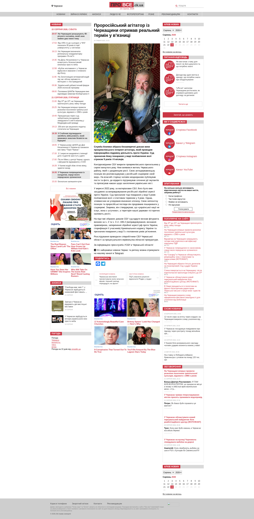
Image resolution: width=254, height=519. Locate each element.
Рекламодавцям (171, 14)
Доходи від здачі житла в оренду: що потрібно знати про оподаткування (188, 77)
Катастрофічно (175, 196)
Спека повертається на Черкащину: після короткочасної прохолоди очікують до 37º (183, 271)
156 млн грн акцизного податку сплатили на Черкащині (72, 127)
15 (180, 42)
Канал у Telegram (185, 143)
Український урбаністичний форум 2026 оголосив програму (73, 86)
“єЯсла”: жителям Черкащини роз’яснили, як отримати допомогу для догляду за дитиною (188, 91)
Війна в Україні (79, 14)
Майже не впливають (178, 202)
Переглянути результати (183, 212)
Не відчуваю (174, 205)
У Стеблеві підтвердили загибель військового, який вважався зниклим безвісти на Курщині (72, 137)
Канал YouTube (184, 169)
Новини (60, 14)
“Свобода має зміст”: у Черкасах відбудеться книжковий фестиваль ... (76, 289)
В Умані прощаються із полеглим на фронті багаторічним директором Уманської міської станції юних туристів (182, 288)
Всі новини (71, 188)
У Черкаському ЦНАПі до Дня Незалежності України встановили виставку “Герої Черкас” (73, 147)
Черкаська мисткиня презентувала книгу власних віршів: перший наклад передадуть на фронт (111, 280)
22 (168, 45)
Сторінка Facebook (186, 130)
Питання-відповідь (175, 57)
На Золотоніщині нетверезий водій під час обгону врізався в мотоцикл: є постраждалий (73, 79)
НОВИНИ (56, 24)
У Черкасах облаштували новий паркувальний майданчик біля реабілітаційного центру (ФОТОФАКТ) (181, 279)
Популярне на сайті (176, 219)
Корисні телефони (58, 503)
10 (199, 39)
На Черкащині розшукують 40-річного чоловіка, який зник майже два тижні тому (72, 36)
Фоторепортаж (135, 14)
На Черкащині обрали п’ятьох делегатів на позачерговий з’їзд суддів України (182, 264)
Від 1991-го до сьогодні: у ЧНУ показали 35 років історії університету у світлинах (71, 45)
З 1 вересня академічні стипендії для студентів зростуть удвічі (72, 154)
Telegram (119, 253)
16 (184, 42)
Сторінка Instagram (186, 156)
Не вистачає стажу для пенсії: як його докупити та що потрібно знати (188, 63)
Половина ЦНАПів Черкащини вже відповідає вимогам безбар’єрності (73, 92)
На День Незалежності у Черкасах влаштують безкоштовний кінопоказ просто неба (73, 62)
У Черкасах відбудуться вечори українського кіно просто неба (76, 318)
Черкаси (57, 6)
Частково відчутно (177, 199)
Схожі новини (172, 309)
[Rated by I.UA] (173, 506)
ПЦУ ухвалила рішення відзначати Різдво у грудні (140, 278)
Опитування (171, 184)
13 (172, 42)
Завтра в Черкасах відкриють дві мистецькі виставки (76, 304)
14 (176, 42)
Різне (151, 14)
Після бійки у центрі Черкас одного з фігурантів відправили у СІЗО (74, 160)
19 (195, 42)
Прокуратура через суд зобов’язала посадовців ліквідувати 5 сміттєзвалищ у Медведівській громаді (71, 119)
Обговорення (172, 367)
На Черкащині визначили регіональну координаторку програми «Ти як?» (70, 53)
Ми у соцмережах (174, 122)
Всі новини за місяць (172, 52)
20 (199, 42)
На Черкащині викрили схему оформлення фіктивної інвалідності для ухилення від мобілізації (182, 297)
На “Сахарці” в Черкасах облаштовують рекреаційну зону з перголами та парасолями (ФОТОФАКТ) (182, 256)
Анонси (96, 14)
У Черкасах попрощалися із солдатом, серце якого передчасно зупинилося (71, 174)
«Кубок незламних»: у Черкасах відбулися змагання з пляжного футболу (72, 70)
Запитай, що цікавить (183, 115)
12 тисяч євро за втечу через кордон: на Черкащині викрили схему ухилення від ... (183, 318)
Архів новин (171, 24)
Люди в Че (115, 14)
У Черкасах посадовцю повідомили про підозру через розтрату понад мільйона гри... (182, 331)
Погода (56, 333)
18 (191, 42)
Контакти (192, 14)
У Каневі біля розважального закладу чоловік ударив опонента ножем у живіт (182, 344)
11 (164, 42)
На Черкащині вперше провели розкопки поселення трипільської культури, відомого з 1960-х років (73, 109)
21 (164, 45)
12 (168, 42)
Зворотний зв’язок (80, 503)
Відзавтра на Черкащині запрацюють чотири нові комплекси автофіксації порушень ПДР (181, 241)
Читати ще (183, 104)
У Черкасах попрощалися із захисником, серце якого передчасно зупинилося (182, 249)
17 (187, 42)
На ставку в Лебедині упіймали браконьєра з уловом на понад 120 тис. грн (182, 357)
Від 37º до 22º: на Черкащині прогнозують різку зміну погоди (72, 102)
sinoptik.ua (76, 349)
